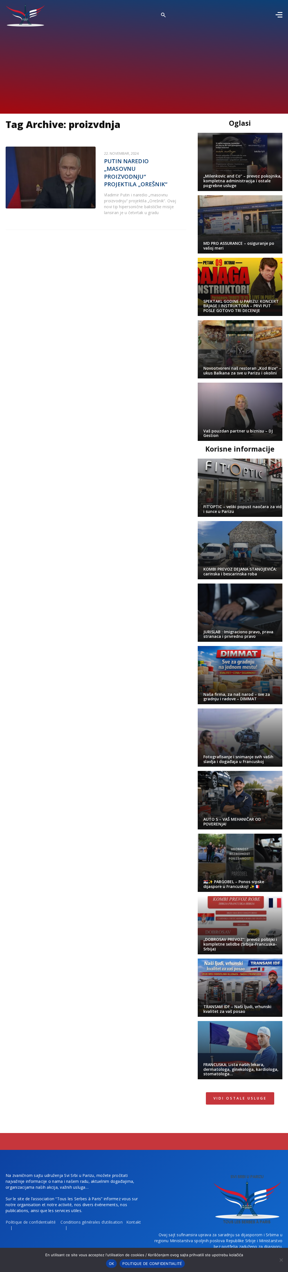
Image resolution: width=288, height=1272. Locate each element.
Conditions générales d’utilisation (91, 1222)
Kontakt (133, 1222)
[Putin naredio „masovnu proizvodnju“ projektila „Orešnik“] (51, 177)
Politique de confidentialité (31, 1222)
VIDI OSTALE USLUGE (240, 1098)
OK (111, 1263)
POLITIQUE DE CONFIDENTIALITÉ (152, 1263)
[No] (281, 1260)
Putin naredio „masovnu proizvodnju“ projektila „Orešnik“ (135, 172)
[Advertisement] (144, 68)
